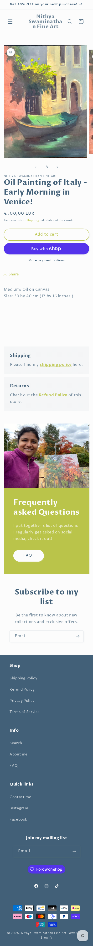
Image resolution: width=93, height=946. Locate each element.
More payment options (46, 260)
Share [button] (14, 274)
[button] (10, 21)
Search (16, 743)
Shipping (32, 220)
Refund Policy (22, 689)
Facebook (18, 819)
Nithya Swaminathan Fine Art (44, 933)
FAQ (14, 765)
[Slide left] (36, 167)
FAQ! (28, 555)
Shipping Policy (23, 678)
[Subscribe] (77, 636)
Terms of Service (25, 712)
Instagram (19, 808)
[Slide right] (57, 167)
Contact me (20, 797)
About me (19, 754)
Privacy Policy (22, 700)
